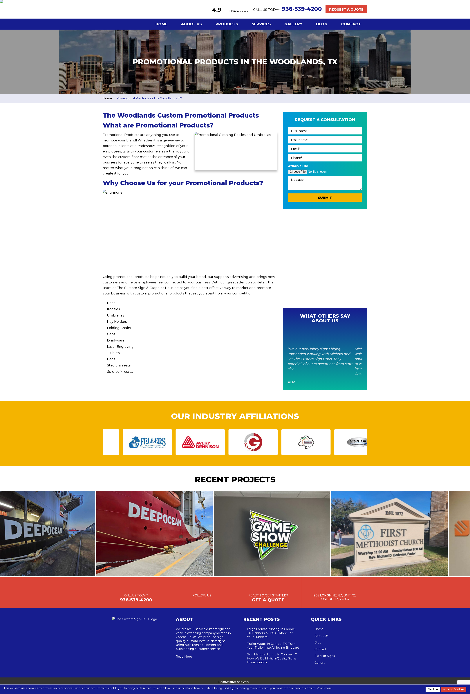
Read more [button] (324, 688)
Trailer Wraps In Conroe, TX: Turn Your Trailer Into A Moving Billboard (273, 646)
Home (161, 24)
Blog (321, 24)
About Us (191, 24)
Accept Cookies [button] (453, 689)
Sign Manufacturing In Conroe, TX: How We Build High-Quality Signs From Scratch (272, 658)
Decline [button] (433, 689)
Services (261, 24)
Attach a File (298, 166)
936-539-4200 (302, 9)
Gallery (293, 24)
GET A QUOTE (268, 600)
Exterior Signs (324, 656)
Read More (184, 656)
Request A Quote (346, 10)
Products (227, 24)
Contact (351, 24)
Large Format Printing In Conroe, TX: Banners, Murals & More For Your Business (271, 633)
